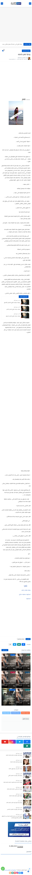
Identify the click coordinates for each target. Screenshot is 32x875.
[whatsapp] (27, 746)
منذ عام (27, 661)
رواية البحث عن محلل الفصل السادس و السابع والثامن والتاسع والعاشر (12, 817)
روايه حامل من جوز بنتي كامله (15, 769)
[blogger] (10, 873)
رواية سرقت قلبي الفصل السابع (13, 316)
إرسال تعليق (26, 719)
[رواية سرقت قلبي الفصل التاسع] (25, 302)
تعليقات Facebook (15, 713)
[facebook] (27, 742)
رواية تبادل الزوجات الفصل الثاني (15, 775)
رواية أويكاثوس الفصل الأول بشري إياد (24, 700)
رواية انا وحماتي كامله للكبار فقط (14, 789)
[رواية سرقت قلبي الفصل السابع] (25, 315)
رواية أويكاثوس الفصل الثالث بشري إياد (23, 683)
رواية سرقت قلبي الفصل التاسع (12, 302)
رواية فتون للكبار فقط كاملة (15, 796)
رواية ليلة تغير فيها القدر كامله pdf (14, 803)
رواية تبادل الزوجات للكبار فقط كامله (14, 755)
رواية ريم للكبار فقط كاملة (16, 762)
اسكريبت (28, 598)
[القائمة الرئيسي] (30, 3)
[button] (23, 644)
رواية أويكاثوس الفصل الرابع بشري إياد (9, 666)
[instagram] (12, 742)
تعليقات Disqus (6, 713)
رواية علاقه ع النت (26, 590)
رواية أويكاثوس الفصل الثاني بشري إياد (9, 683)
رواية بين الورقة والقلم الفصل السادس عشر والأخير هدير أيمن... (9, 699)
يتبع (25, 585)
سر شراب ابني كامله (17, 44)
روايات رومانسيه (26, 51)
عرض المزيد (5, 650)
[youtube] (4, 742)
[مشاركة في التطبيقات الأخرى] (10, 644)
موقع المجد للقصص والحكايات (9, 870)
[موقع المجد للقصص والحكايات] (16, 3)
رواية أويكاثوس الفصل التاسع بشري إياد (23, 666)
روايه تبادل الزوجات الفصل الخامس (14, 809)
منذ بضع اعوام (16, 300)
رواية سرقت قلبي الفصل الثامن (13, 309)
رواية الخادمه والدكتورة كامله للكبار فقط (12, 782)
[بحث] (2, 3)
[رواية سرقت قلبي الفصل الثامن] (25, 309)
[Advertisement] (16, 24)
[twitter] (19, 742)
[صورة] (27, 755)
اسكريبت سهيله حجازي (25, 594)
